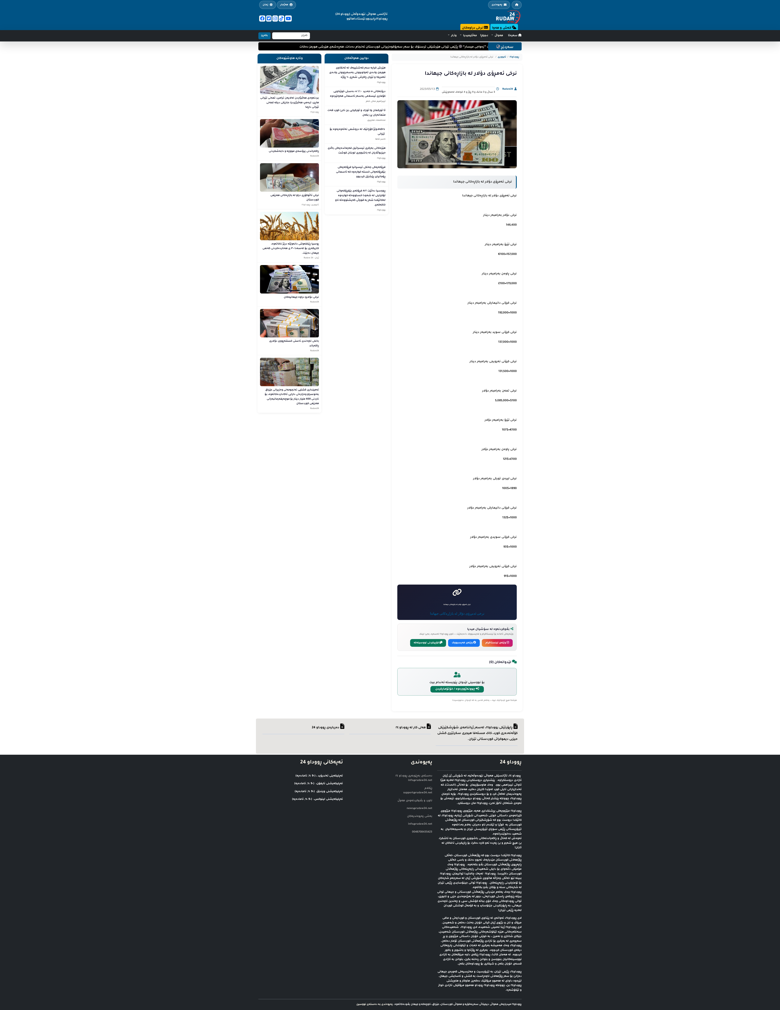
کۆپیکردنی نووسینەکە (427, 642)
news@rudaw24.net (419, 808)
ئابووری (502, 57)
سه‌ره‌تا (513, 35)
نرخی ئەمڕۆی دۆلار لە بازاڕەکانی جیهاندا (457, 613)
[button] (497, 36)
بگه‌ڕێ (264, 35)
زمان (265, 4)
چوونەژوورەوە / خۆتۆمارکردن (455, 689)
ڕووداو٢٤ (514, 57)
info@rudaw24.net (420, 824)
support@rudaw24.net (417, 792)
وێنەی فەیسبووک (462, 642)
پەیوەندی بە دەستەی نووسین (374, 1004)
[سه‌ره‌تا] (517, 5)
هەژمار (284, 4)
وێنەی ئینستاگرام (496, 642)
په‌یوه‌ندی (497, 4)
